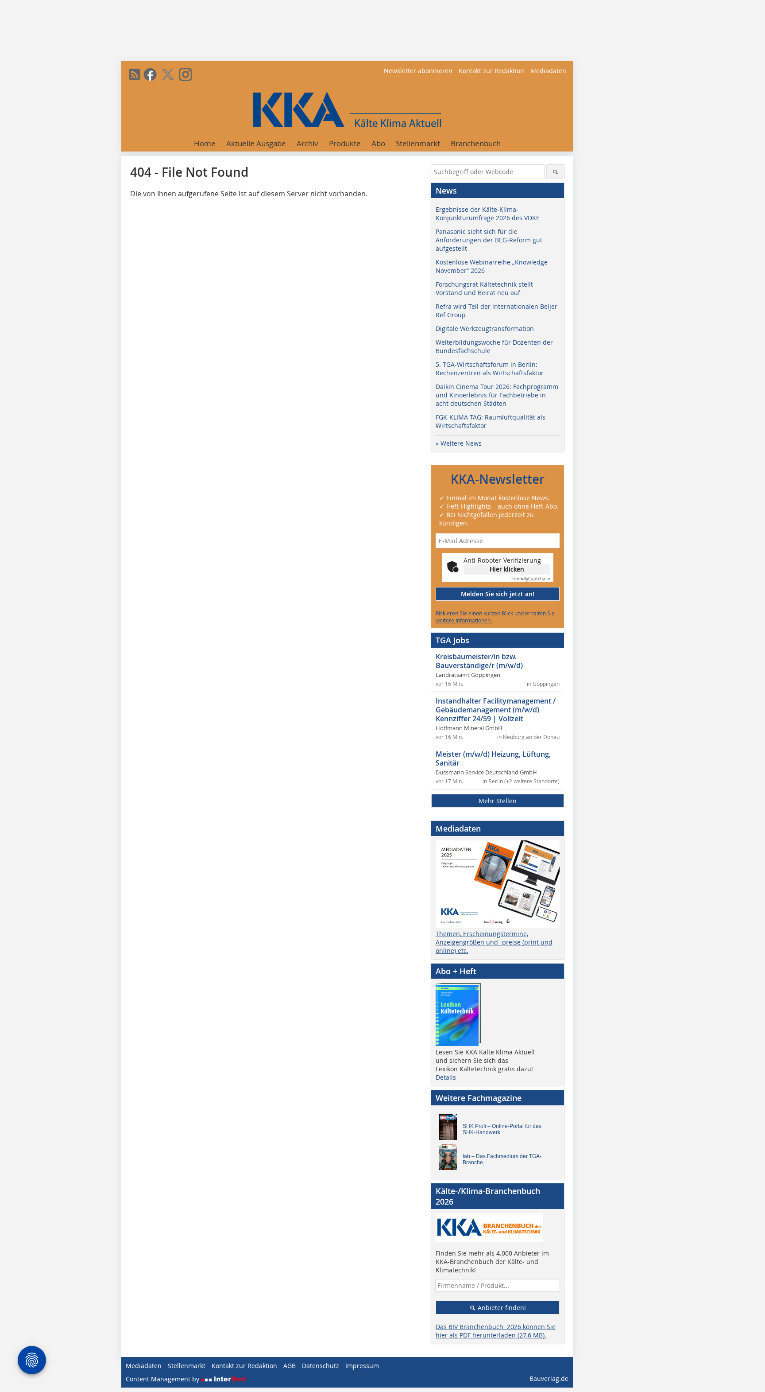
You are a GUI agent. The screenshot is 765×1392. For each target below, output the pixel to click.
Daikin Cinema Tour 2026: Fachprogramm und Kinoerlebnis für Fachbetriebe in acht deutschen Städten (497, 395)
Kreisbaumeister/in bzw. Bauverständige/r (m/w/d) (479, 661)
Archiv (307, 143)
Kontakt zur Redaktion (491, 70)
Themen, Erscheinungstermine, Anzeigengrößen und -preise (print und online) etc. (494, 942)
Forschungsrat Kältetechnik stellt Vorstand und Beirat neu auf (484, 288)
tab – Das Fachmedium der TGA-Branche (502, 1159)
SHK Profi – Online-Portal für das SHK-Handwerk (502, 1129)
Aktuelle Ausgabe (256, 143)
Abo (378, 143)
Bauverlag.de (548, 1378)
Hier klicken (507, 569)
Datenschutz (320, 1365)
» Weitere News (459, 443)
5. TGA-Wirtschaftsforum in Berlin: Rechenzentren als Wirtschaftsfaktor (490, 368)
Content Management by (163, 1379)
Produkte (345, 143)
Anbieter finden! (501, 1307)
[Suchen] (555, 172)
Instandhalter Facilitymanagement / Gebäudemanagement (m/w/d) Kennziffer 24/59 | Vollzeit (496, 709)
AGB (289, 1365)
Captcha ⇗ (530, 579)
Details (446, 1077)
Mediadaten (548, 70)
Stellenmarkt (418, 143)
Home (205, 143)
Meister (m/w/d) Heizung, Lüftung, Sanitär (493, 758)
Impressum (362, 1365)
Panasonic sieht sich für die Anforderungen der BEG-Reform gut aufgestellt (489, 240)
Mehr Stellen (498, 801)
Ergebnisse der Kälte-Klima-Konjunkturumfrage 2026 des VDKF (487, 213)
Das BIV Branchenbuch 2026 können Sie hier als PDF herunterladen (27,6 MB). (496, 1330)
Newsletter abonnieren (418, 70)
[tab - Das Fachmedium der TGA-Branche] (450, 1159)
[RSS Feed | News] (134, 74)
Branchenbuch (476, 143)
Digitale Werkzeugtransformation (485, 328)
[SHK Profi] (450, 1129)
